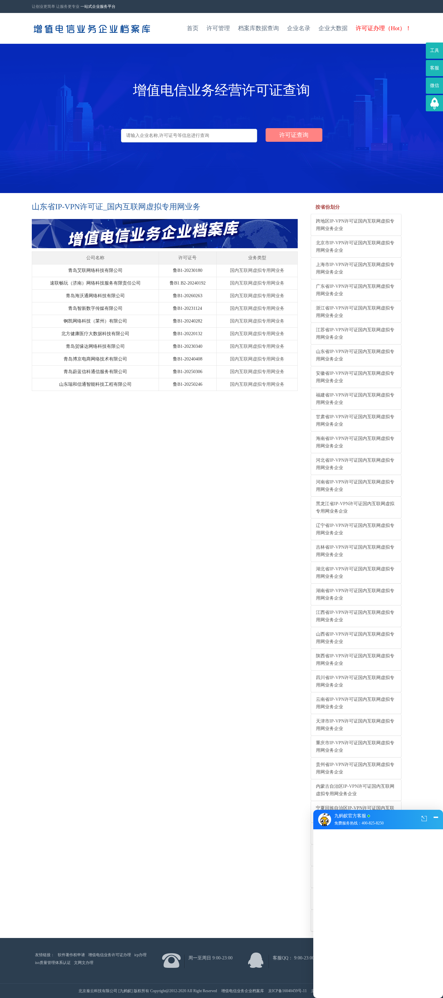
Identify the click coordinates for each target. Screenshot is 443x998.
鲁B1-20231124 (187, 308)
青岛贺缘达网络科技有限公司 (95, 346)
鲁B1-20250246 (187, 384)
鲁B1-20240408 (187, 359)
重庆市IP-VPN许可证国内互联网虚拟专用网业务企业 (355, 746)
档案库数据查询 (258, 28)
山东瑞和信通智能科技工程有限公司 (95, 384)
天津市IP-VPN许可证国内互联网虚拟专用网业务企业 (355, 725)
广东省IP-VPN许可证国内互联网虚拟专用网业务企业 (355, 290)
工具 (434, 50)
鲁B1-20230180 (187, 270)
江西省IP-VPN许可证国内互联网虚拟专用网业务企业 (355, 616)
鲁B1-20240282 (187, 321)
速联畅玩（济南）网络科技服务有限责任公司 (95, 283)
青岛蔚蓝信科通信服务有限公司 (95, 371)
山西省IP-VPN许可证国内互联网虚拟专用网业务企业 (355, 638)
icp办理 (140, 955)
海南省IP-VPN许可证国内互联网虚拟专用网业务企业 (355, 442)
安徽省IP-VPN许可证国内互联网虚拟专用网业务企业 (355, 377)
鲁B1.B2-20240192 (188, 283)
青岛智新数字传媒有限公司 (95, 308)
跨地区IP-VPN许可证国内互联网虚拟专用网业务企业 (355, 225)
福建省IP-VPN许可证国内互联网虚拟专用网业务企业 (355, 399)
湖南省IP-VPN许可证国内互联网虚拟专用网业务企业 (355, 594)
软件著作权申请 (71, 955)
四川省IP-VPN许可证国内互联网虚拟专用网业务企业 (355, 681)
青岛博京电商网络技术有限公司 (95, 359)
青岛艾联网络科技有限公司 (95, 270)
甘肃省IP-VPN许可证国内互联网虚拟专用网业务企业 (355, 420)
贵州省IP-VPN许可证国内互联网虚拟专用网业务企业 (355, 768)
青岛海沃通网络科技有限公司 (95, 295)
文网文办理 (83, 962)
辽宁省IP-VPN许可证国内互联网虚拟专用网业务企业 (355, 529)
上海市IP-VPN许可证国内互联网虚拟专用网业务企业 (355, 268)
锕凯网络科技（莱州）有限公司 (95, 321)
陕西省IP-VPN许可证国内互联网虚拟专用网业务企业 (355, 659)
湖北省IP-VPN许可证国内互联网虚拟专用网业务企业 (355, 572)
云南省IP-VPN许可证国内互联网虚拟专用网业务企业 (355, 703)
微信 (434, 85)
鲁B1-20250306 (187, 371)
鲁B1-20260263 (187, 295)
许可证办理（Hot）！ (383, 28)
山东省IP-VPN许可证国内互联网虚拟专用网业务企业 (355, 355)
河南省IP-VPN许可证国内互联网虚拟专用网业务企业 (355, 486)
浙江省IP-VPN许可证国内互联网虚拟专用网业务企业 (355, 312)
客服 (434, 68)
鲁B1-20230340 (187, 346)
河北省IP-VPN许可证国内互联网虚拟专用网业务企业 (355, 464)
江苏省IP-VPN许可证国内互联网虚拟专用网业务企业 (355, 333)
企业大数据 (333, 28)
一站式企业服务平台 (97, 6)
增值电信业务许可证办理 (109, 955)
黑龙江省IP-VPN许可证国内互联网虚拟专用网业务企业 (355, 507)
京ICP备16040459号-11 (287, 991)
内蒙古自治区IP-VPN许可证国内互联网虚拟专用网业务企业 (355, 790)
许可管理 (218, 28)
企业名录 (298, 28)
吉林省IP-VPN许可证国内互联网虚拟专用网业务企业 (355, 551)
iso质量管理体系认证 (53, 962)
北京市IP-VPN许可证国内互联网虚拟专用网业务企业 (355, 246)
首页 (192, 28)
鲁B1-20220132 (187, 333)
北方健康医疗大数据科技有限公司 (95, 333)
